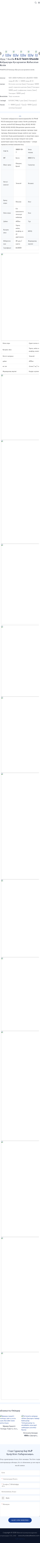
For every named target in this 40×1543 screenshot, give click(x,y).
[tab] (20, 115)
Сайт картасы (20, 1539)
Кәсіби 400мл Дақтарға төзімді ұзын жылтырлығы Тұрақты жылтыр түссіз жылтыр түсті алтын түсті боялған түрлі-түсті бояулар (30, 1434)
